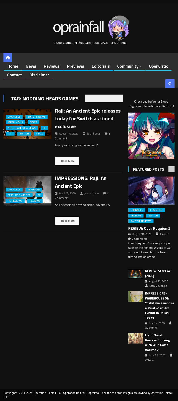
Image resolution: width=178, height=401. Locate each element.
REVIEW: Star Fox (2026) (157, 273)
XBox (39, 134)
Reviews (51, 66)
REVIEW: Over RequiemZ (149, 228)
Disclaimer (39, 74)
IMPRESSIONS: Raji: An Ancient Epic (81, 182)
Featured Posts (148, 169)
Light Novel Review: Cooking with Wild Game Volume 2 (157, 342)
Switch (24, 134)
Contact (14, 74)
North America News (22, 128)
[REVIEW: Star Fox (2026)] (135, 274)
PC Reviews (15, 201)
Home (12, 66)
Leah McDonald (158, 286)
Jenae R (164, 234)
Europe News (36, 117)
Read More (68, 161)
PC (44, 128)
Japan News (15, 122)
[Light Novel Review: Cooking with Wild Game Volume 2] (135, 338)
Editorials (101, 66)
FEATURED (34, 189)
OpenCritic (158, 66)
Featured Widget (19, 195)
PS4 (10, 134)
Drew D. (149, 360)
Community (127, 66)
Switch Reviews (140, 221)
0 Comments (139, 239)
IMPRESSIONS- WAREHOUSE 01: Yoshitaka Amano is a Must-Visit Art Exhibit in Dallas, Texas (159, 305)
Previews (75, 66)
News (31, 66)
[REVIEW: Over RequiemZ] (151, 191)
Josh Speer (93, 133)
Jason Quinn (91, 193)
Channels (14, 117)
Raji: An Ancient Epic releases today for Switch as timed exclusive (88, 118)
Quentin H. (151, 328)
